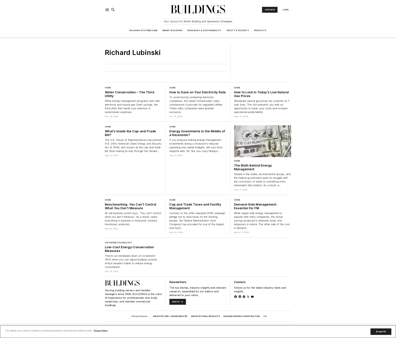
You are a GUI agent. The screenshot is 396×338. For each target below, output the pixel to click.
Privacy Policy (101, 330)
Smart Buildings (172, 30)
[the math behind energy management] (262, 141)
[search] (113, 9)
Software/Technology (118, 242)
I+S (265, 316)
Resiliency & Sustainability (204, 30)
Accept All (381, 331)
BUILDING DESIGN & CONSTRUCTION (242, 316)
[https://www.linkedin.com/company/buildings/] (239, 296)
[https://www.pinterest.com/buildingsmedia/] (243, 296)
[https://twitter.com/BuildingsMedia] (248, 296)
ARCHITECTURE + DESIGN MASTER (170, 316)
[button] (107, 9)
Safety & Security (237, 30)
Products (260, 30)
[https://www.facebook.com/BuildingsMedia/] (235, 296)
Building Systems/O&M (143, 30)
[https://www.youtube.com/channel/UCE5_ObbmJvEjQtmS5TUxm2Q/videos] (252, 296)
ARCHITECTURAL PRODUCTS (205, 316)
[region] (198, 331)
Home (108, 88)
